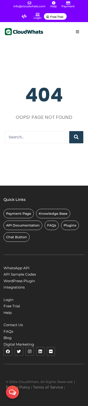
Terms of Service (48, 387)
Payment (68, 6)
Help (53, 6)
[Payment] (68, 3)
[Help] (53, 3)
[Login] (37, 14)
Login (38, 18)
